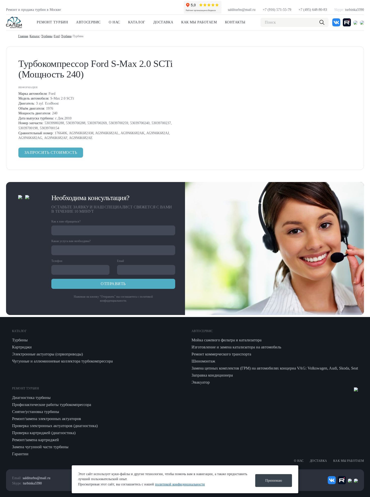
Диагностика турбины (31, 397)
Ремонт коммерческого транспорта (221, 354)
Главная (23, 36)
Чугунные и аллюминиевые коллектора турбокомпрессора (62, 361)
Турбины (46, 36)
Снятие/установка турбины (35, 412)
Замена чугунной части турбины (40, 447)
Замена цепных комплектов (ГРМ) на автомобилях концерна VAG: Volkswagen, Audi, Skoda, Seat (275, 368)
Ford (57, 36)
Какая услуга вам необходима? (71, 241)
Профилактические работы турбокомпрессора (51, 404)
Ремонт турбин (52, 22)
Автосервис (88, 22)
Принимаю (273, 480)
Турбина (66, 36)
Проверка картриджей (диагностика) (44, 433)
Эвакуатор (201, 382)
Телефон (56, 261)
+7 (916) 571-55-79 (277, 10)
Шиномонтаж (203, 361)
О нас (114, 22)
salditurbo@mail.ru (241, 10)
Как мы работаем (199, 22)
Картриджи (22, 347)
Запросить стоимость (50, 152)
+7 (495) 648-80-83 (313, 10)
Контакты (235, 22)
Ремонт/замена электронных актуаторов (46, 419)
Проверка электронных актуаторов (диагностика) (55, 426)
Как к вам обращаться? (66, 221)
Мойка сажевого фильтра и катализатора (227, 340)
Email (120, 261)
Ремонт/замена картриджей (35, 440)
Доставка (163, 22)
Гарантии (20, 454)
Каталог (136, 22)
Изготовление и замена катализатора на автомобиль (236, 347)
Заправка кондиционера (212, 375)
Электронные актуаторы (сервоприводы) (47, 354)
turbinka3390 (349, 10)
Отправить (113, 284)
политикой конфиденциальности (180, 484)
